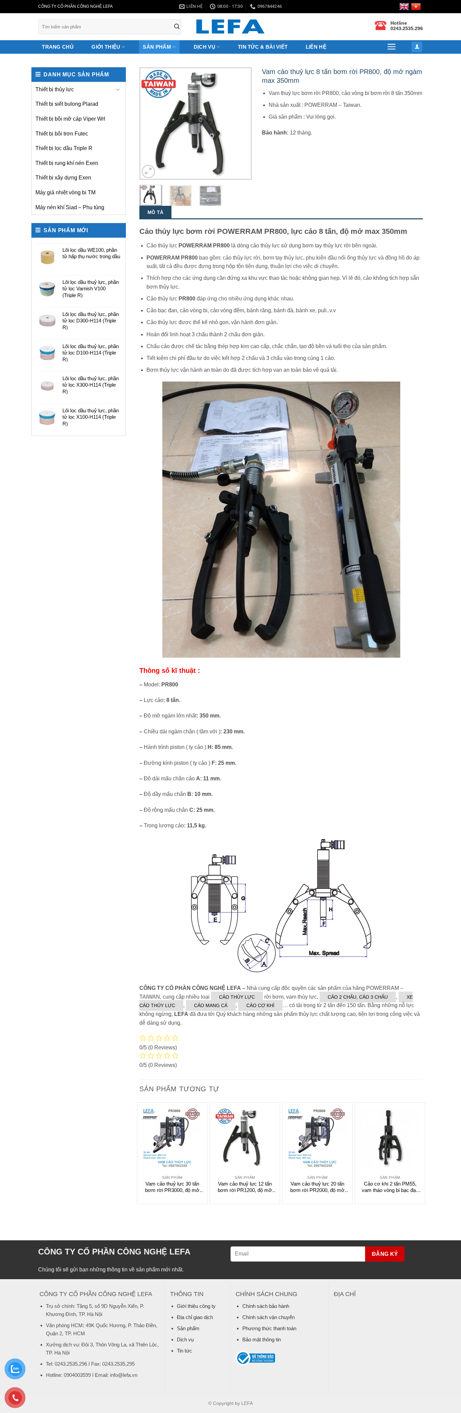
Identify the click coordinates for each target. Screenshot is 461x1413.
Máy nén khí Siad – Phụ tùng (69, 207)
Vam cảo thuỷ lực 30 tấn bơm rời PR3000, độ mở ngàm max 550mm (172, 1187)
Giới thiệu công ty (196, 1306)
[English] (405, 6)
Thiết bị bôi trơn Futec (61, 134)
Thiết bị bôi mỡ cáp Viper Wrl (70, 119)
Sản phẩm (188, 1328)
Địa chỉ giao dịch (195, 1317)
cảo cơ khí (260, 1005)
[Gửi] (177, 26)
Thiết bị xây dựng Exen (63, 177)
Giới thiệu (105, 47)
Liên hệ (316, 47)
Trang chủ (58, 47)
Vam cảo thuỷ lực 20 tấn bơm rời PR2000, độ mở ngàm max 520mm (317, 1187)
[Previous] (150, 123)
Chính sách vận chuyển (268, 1317)
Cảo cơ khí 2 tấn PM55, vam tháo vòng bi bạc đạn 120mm (390, 1187)
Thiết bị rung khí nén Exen (66, 163)
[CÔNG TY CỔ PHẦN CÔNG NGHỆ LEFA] (230, 26)
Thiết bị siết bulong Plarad (66, 104)
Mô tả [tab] (155, 212)
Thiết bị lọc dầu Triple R (63, 148)
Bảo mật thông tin (261, 1339)
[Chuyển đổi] (118, 89)
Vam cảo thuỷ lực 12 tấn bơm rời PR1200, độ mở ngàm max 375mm (245, 1187)
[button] (392, 46)
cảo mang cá (210, 1005)
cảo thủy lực (237, 997)
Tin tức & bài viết (263, 47)
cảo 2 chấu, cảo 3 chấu (358, 997)
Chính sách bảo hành (265, 1306)
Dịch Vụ (204, 47)
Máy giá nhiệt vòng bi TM (65, 192)
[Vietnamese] (417, 6)
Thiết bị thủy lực (54, 89)
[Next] (241, 123)
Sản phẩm (157, 47)
